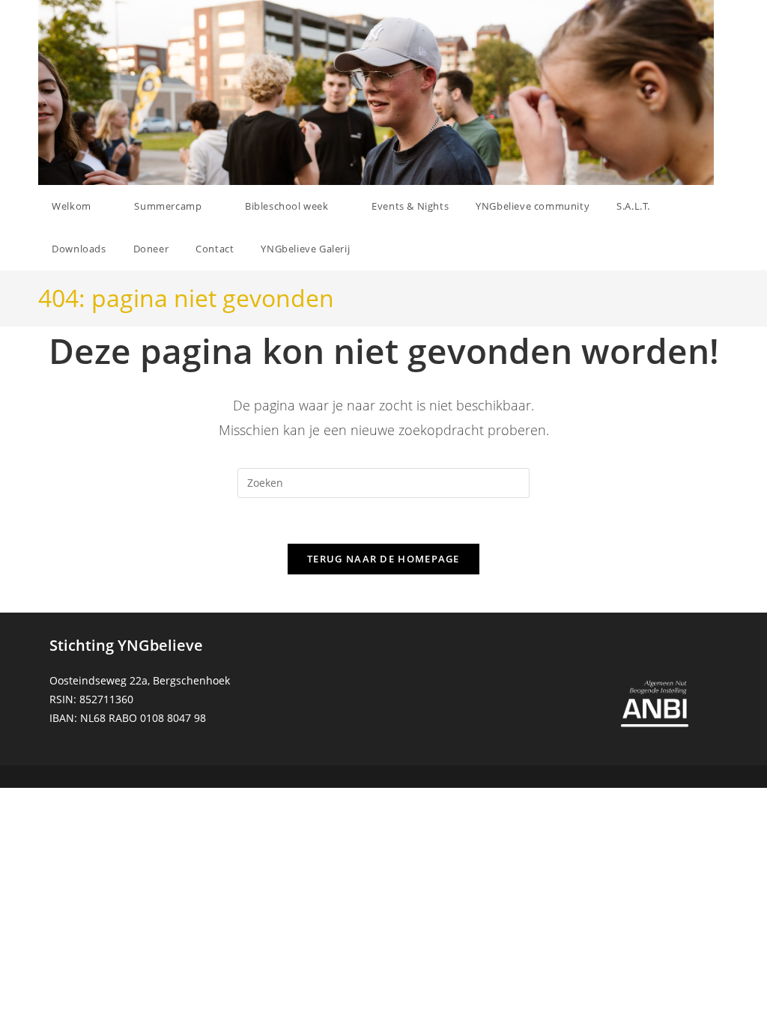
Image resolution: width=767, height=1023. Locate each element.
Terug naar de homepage (383, 558)
